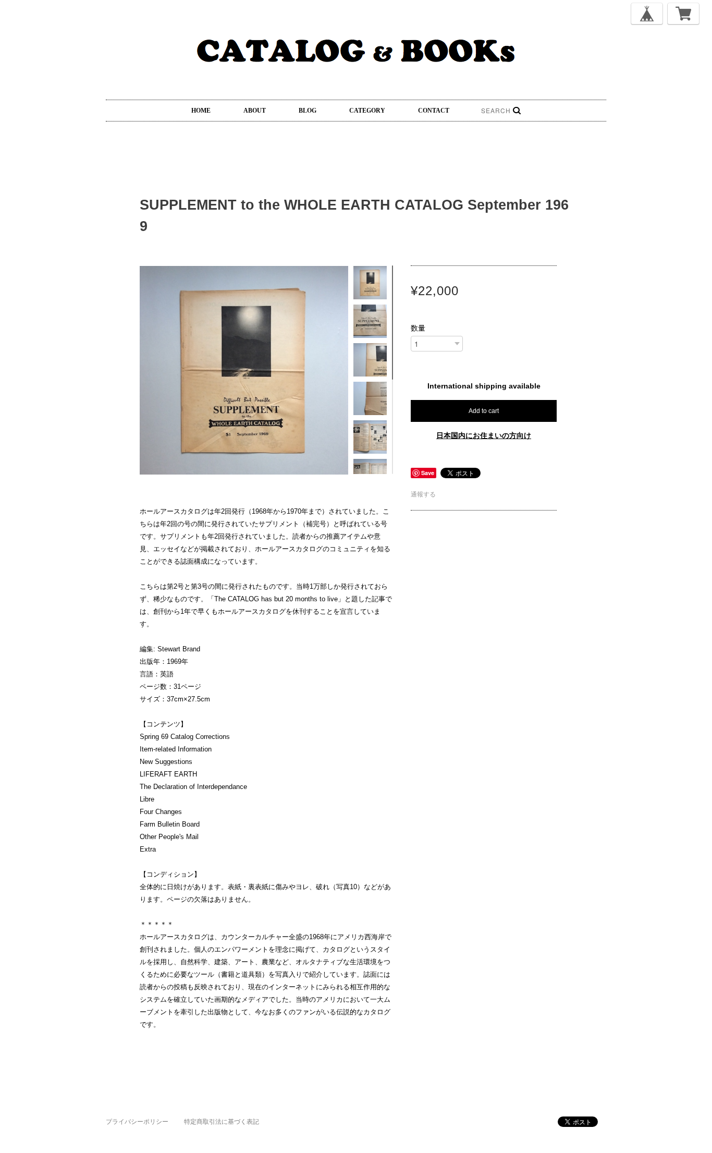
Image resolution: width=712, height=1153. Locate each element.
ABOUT (254, 110)
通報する (423, 494)
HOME (201, 110)
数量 (418, 328)
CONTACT (433, 110)
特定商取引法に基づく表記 (221, 1121)
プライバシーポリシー (137, 1121)
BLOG (307, 110)
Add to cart (484, 411)
